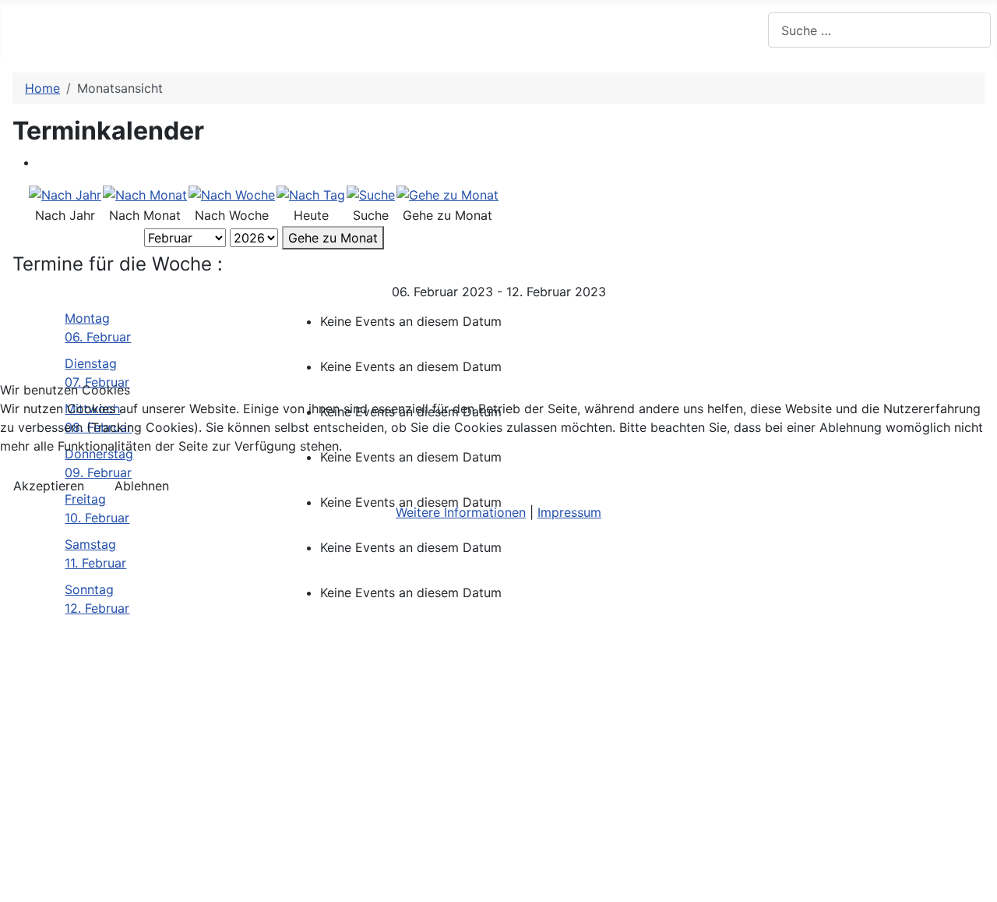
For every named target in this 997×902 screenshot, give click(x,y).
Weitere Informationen (461, 512)
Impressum (569, 512)
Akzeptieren (48, 485)
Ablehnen (141, 485)
